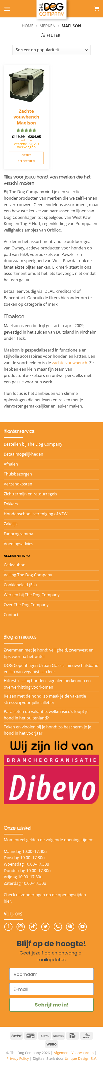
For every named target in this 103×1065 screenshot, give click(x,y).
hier (7, 901)
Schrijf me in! (51, 1004)
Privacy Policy (17, 1058)
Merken (48, 26)
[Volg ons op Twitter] (45, 927)
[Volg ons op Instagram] (20, 927)
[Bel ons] (58, 927)
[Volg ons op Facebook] (8, 927)
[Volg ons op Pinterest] (70, 927)
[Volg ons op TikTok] (33, 927)
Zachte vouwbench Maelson (26, 114)
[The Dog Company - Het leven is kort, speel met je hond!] (51, 9)
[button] (7, 8)
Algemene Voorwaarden (74, 1052)
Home (28, 26)
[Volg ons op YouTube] (82, 927)
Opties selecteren (26, 158)
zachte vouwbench (69, 362)
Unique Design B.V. (81, 1058)
